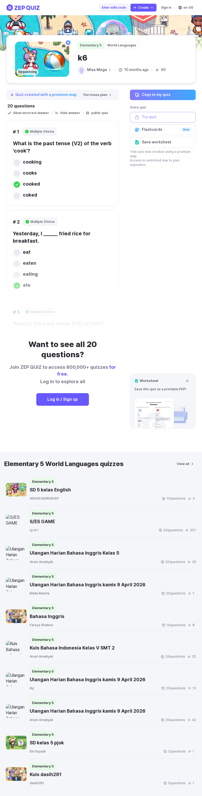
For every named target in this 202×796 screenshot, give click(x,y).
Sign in (166, 7)
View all (183, 464)
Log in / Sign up (62, 399)
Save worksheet (156, 142)
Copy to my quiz (156, 95)
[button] (163, 401)
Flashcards (165, 129)
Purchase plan (95, 95)
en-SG (188, 7)
